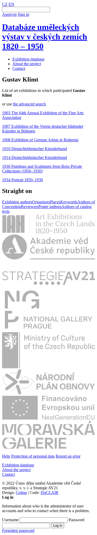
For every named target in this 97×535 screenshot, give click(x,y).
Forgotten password (18, 530)
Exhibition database (28, 59)
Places (55, 202)
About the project (26, 64)
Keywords (68, 202)
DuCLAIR (49, 492)
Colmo (21, 492)
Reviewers (29, 206)
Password (76, 520)
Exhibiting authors (17, 202)
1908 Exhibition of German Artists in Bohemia (40, 140)
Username (10, 520)
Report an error (68, 456)
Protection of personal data (33, 456)
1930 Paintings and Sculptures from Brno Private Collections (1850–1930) (42, 168)
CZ (5, 4)
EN (11, 4)
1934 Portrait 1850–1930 (22, 180)
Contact (18, 68)
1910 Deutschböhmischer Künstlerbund (34, 148)
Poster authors (49, 206)
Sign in (23, 14)
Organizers (41, 202)
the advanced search (29, 104)
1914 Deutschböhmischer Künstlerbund (34, 157)
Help (6, 456)
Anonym (9, 14)
